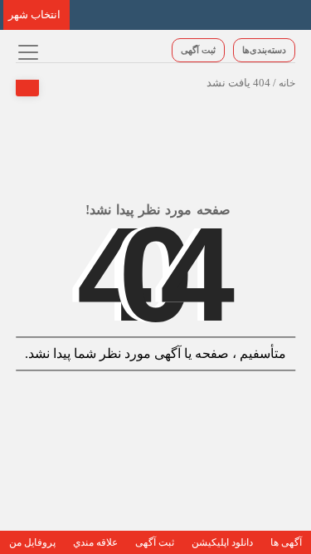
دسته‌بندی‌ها (264, 50)
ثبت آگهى (198, 50)
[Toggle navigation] (26, 51)
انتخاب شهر (34, 14)
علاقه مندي (95, 542)
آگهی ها (286, 542)
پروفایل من (32, 542)
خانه (287, 83)
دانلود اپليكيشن (222, 542)
